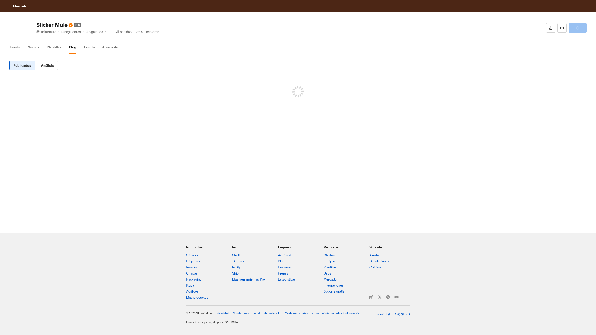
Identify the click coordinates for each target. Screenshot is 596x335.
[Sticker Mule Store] (371, 297)
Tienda (14, 47)
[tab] (22, 65)
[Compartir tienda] (550, 28)
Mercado (20, 6)
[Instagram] (388, 297)
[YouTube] (396, 297)
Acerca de (110, 47)
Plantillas (54, 47)
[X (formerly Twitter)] (380, 297)
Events (89, 47)
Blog (72, 47)
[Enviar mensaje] (562, 28)
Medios (33, 47)
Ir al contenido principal (3, 3)
